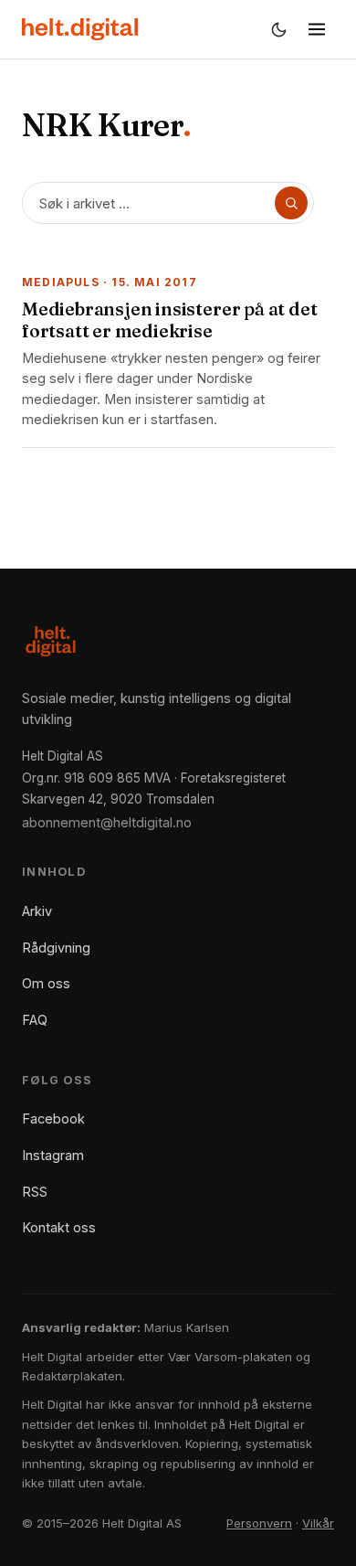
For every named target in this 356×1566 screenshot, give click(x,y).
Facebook (53, 1118)
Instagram (53, 1155)
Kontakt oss (59, 1227)
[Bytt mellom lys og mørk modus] (278, 29)
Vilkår (318, 1523)
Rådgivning (56, 947)
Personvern (259, 1523)
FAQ (34, 1020)
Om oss (46, 983)
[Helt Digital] (80, 29)
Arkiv (37, 911)
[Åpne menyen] (316, 29)
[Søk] (291, 202)
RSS (34, 1191)
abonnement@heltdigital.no (107, 822)
